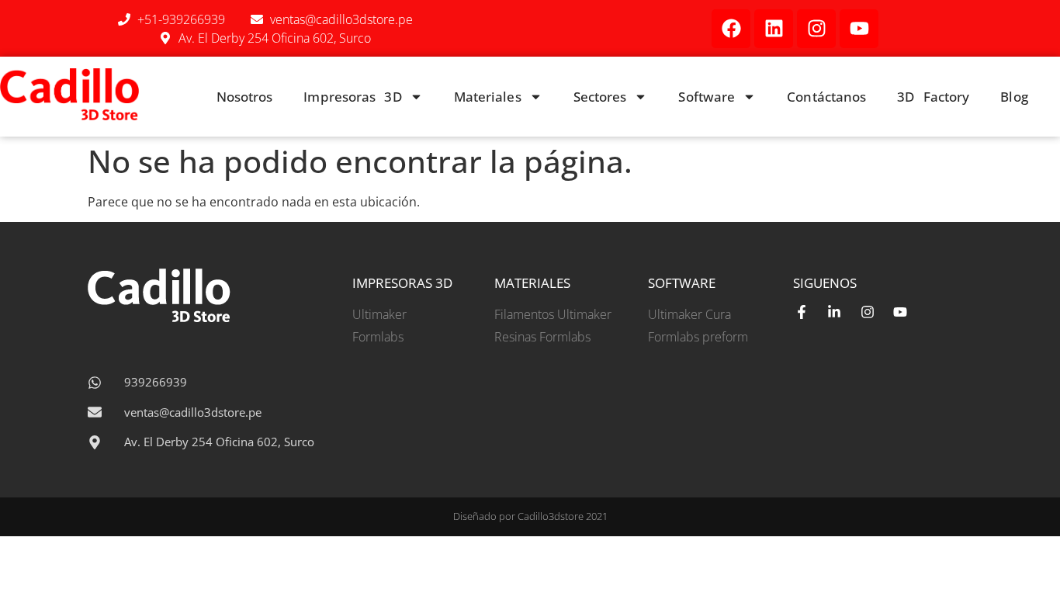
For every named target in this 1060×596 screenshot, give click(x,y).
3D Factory (933, 97)
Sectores (600, 97)
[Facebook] (731, 28)
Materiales (487, 97)
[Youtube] (859, 28)
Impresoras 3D (352, 97)
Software (706, 97)
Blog (1013, 97)
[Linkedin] (773, 28)
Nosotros (245, 97)
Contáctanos (826, 97)
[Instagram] (816, 28)
